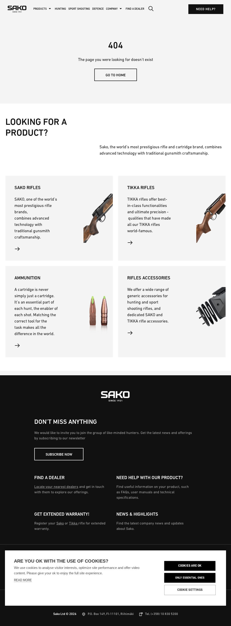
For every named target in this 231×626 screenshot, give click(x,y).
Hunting (60, 9)
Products (40, 9)
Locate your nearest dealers (56, 487)
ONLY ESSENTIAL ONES (190, 578)
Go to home (116, 75)
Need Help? (206, 9)
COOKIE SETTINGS (190, 590)
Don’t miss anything (65, 422)
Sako (60, 523)
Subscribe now (59, 455)
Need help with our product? (149, 478)
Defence (98, 9)
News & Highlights (137, 514)
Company (112, 9)
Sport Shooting (79, 9)
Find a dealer (49, 478)
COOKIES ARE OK (190, 565)
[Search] (150, 9)
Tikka (73, 523)
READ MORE (23, 580)
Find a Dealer (135, 9)
